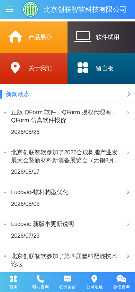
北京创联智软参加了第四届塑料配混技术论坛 (64, 260)
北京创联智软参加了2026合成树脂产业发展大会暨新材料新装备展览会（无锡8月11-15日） (64, 156)
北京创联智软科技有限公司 (85, 9)
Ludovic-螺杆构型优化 (40, 192)
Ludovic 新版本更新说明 (42, 224)
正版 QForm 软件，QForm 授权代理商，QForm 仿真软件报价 (64, 116)
